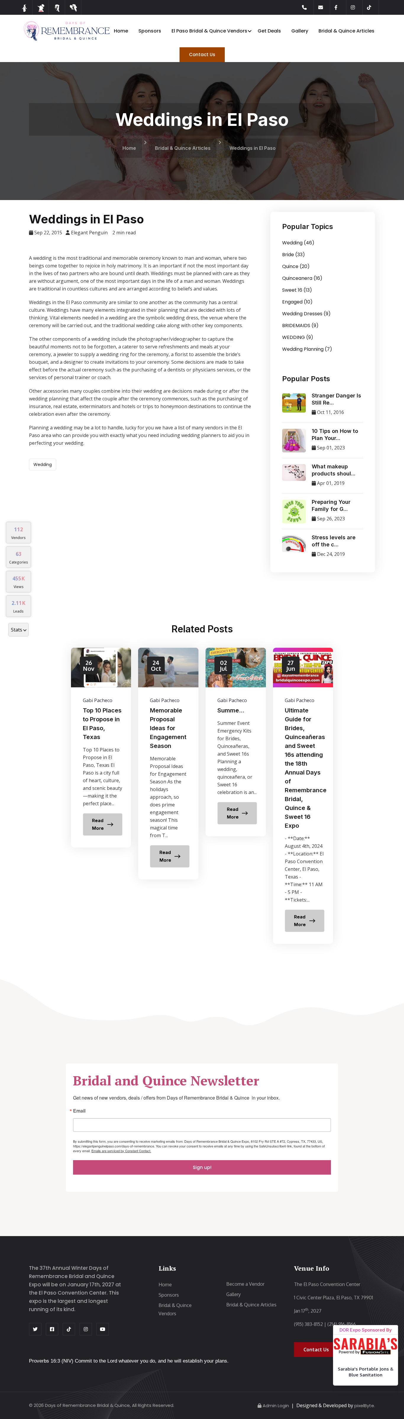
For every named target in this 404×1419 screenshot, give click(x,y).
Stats (16, 629)
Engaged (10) (297, 301)
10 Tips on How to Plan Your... (335, 434)
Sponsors (149, 30)
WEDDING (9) (297, 337)
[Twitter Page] (35, 1329)
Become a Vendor (245, 1284)
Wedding (42, 464)
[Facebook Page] (340, 7)
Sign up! (202, 1167)
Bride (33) (293, 254)
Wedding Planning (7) (307, 349)
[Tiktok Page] (373, 7)
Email (79, 1111)
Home (121, 30)
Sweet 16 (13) (297, 290)
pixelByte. (364, 1405)
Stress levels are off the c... (333, 541)
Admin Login (276, 1405)
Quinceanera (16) (302, 278)
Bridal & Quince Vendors (175, 1309)
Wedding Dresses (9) (306, 313)
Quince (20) (296, 266)
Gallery (299, 30)
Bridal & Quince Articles (346, 30)
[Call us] (308, 7)
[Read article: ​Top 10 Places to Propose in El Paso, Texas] (101, 747)
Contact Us (202, 54)
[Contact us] (324, 7)
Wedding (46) (298, 242)
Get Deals (269, 30)
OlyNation (366, 1387)
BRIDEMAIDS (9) (300, 325)
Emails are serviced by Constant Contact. (121, 1150)
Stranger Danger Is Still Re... (336, 399)
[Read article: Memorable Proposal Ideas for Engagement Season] (168, 763)
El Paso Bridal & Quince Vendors (209, 30)
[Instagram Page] (357, 7)
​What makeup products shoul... (333, 470)
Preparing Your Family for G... (331, 505)
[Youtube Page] (102, 1329)
